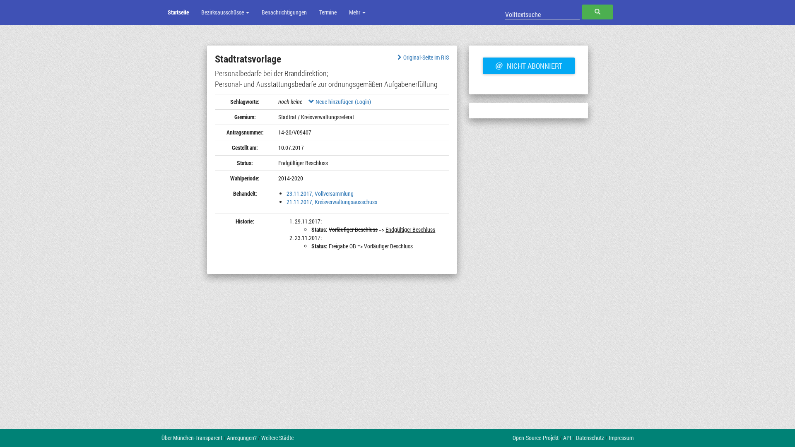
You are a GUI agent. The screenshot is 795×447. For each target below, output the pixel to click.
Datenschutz (590, 438)
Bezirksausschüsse (223, 12)
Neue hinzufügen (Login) (342, 102)
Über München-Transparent (191, 438)
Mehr (355, 12)
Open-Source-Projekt (536, 438)
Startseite (178, 12)
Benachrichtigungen (284, 12)
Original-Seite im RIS (426, 57)
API (567, 438)
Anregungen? (242, 438)
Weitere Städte (277, 438)
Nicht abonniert (528, 65)
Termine (328, 12)
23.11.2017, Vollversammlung (320, 193)
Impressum (621, 438)
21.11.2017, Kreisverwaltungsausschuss (332, 202)
